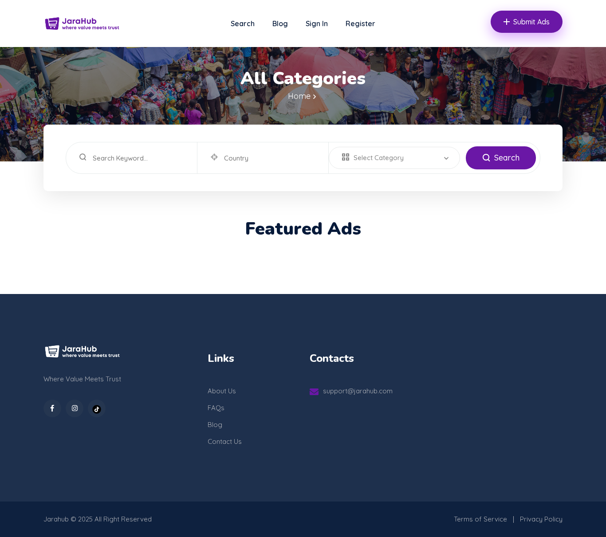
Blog (280, 23)
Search (243, 23)
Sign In (317, 23)
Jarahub (56, 519)
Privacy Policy (541, 519)
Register (360, 23)
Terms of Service (480, 519)
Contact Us (225, 441)
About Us (222, 391)
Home (299, 96)
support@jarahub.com (358, 391)
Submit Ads (531, 21)
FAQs (216, 408)
